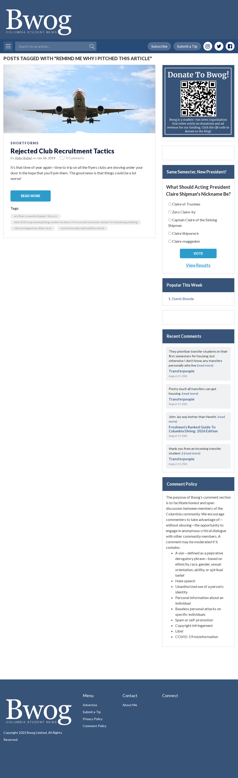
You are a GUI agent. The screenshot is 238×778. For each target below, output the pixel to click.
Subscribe (159, 46)
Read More (30, 196)
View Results (198, 265)
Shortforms (24, 143)
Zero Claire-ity (183, 212)
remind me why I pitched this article (82, 228)
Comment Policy (94, 726)
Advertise (90, 705)
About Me (129, 705)
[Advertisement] (198, 153)
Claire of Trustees (186, 204)
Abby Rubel (23, 158)
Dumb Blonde (183, 298)
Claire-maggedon (186, 241)
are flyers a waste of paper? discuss (35, 216)
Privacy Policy (92, 719)
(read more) (205, 365)
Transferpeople (182, 371)
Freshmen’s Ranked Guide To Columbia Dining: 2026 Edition (193, 429)
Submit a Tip (187, 46)
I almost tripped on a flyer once (33, 228)
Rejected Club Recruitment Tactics (62, 151)
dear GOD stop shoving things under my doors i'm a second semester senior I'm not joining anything (76, 222)
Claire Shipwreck (185, 233)
